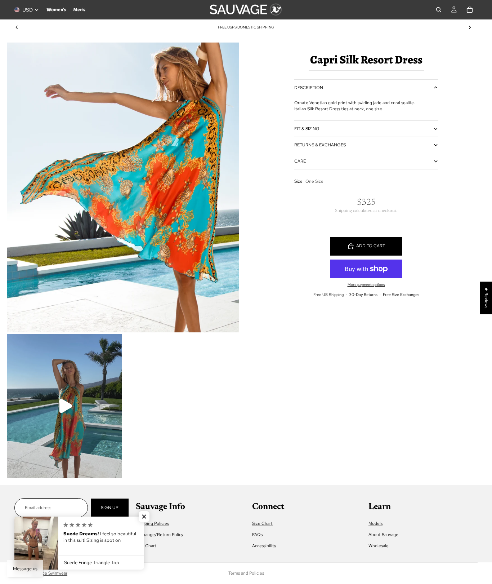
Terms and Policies (246, 573)
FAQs (257, 534)
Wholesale (378, 546)
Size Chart (146, 546)
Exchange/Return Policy (159, 534)
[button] (144, 516)
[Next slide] (470, 27)
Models (375, 523)
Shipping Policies (152, 523)
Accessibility (264, 546)
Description (308, 87)
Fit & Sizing (306, 129)
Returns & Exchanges (320, 145)
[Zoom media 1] (123, 187)
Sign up (109, 507)
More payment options (366, 284)
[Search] (439, 10)
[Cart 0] (470, 10)
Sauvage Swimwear (49, 573)
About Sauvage (383, 534)
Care (300, 161)
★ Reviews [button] (486, 297)
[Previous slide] (17, 27)
